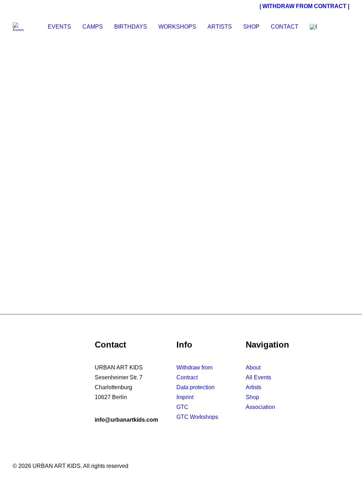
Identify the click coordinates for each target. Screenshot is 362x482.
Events (59, 27)
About (253, 367)
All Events (258, 377)
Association (260, 407)
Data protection (195, 387)
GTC (182, 407)
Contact (284, 27)
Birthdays (130, 27)
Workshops (177, 27)
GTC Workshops (197, 417)
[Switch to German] (311, 27)
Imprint (184, 397)
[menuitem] (59, 27)
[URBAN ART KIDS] (18, 26)
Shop (251, 27)
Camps (92, 27)
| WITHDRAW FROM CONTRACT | (304, 6)
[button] (338, 27)
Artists (220, 27)
